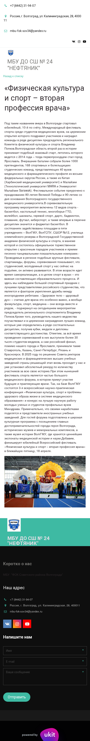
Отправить (17, 697)
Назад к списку (13, 76)
